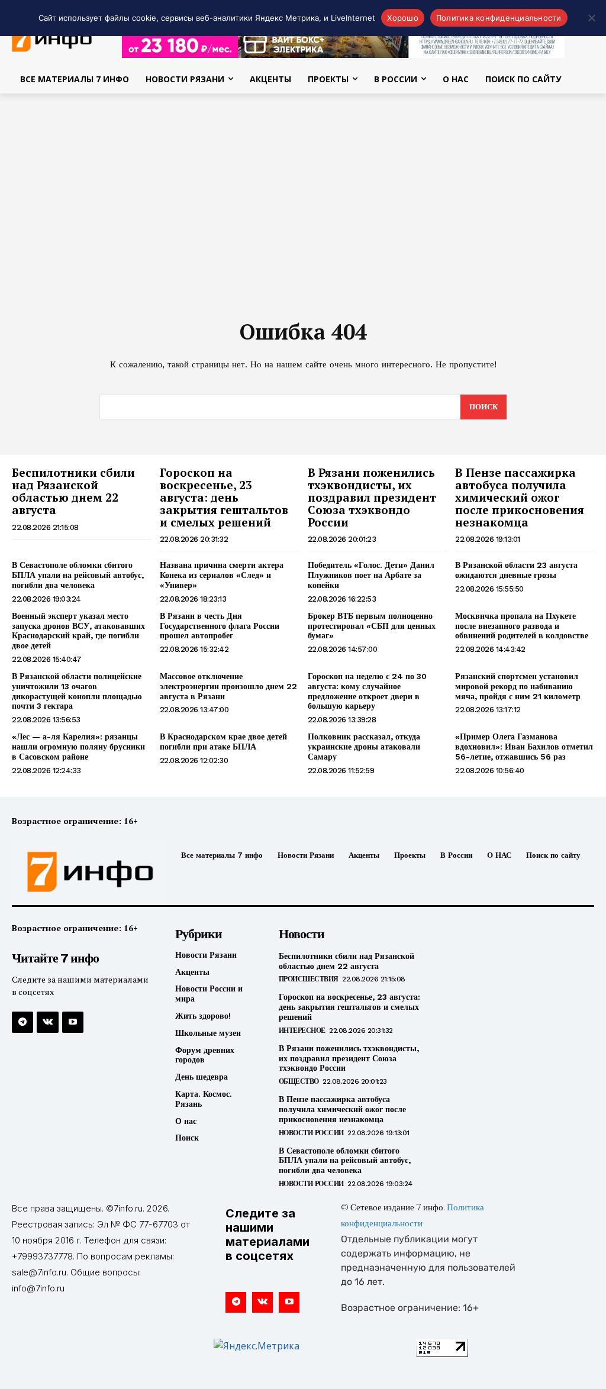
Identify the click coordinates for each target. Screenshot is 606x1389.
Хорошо (402, 17)
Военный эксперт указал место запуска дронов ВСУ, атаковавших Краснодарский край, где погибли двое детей (78, 630)
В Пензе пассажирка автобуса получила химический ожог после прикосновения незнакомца (519, 497)
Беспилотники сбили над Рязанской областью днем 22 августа (73, 491)
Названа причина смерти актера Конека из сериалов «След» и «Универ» (221, 575)
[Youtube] (72, 1022)
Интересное (302, 1030)
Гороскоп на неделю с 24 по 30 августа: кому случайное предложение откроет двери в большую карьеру (367, 690)
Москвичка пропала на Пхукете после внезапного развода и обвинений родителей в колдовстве (521, 626)
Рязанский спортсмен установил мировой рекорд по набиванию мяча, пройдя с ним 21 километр (518, 686)
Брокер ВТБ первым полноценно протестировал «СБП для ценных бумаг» (372, 626)
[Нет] (591, 18)
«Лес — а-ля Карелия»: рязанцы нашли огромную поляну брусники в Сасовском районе (78, 746)
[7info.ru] (79, 872)
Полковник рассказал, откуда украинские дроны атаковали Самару (364, 746)
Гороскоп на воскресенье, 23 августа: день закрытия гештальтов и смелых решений (224, 497)
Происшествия (309, 979)
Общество (299, 1081)
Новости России (311, 1133)
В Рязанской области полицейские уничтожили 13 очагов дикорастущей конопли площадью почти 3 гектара (77, 690)
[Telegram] (22, 1022)
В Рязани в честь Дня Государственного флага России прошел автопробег (219, 626)
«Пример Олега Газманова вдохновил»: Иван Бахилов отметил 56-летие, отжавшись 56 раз (524, 746)
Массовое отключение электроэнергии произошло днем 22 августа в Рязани (228, 686)
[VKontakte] (47, 1022)
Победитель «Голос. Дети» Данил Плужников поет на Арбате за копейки (371, 575)
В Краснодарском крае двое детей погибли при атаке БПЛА (223, 741)
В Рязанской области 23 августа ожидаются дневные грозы (516, 570)
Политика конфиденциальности (499, 17)
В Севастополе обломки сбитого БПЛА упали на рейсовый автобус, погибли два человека (78, 575)
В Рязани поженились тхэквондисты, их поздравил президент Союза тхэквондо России (372, 497)
